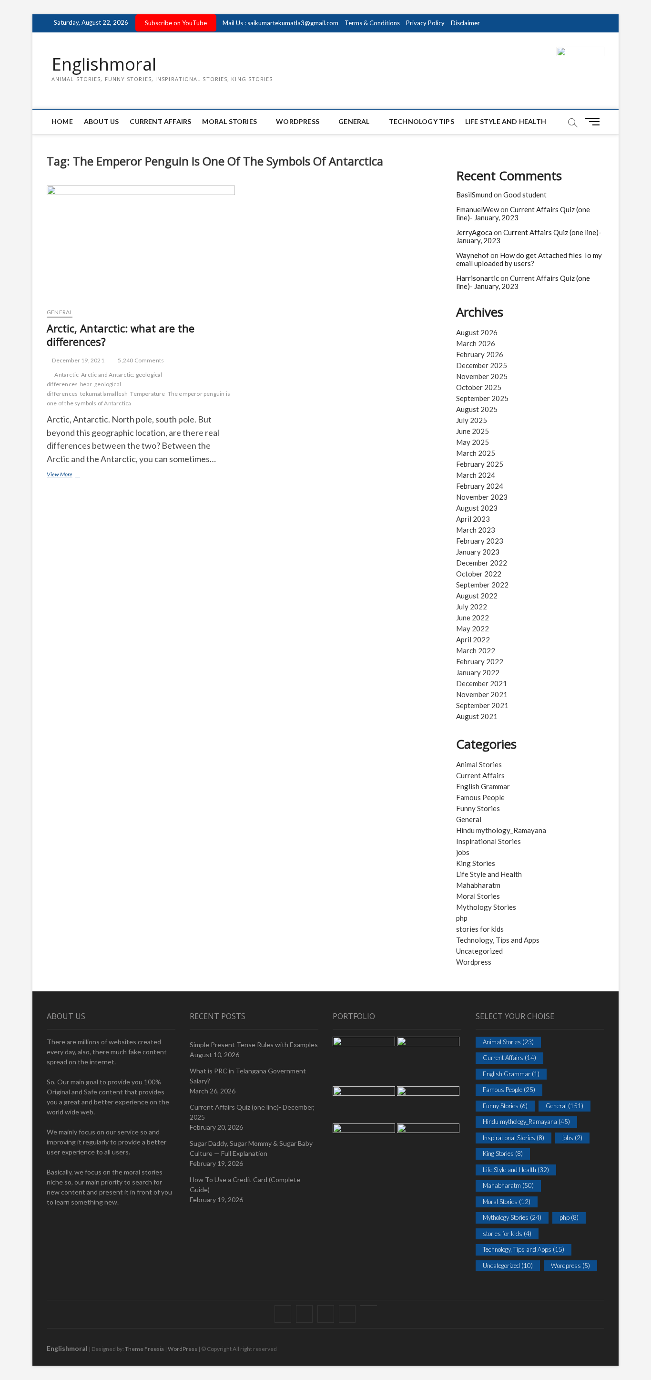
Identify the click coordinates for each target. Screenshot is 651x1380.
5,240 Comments (140, 360)
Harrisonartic (477, 278)
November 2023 (482, 497)
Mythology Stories (486, 907)
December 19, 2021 (77, 360)
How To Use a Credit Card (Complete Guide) (245, 1184)
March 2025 (475, 453)
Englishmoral (103, 64)
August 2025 (477, 409)
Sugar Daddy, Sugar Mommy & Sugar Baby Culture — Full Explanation (251, 1148)
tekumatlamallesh (104, 393)
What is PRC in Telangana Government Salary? (248, 1076)
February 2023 (479, 540)
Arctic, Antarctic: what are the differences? (120, 335)
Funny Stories (478, 808)
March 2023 (475, 529)
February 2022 (479, 661)
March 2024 (475, 475)
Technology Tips (421, 121)
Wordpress (473, 962)
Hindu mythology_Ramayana (501, 830)
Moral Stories (229, 121)
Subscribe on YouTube (176, 23)
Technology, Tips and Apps (497, 940)
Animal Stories (479, 764)
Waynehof (472, 255)
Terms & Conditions (372, 23)
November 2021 (482, 694)
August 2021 (477, 716)
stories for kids (480, 929)
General (353, 121)
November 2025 (482, 376)
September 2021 (482, 705)
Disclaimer (465, 23)
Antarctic (66, 374)
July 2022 (471, 606)
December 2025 (481, 365)
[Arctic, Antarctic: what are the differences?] (141, 242)
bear (86, 384)
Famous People (480, 797)
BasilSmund (474, 194)
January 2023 (477, 551)
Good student (525, 194)
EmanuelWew (477, 209)
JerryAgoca (474, 232)
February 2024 (479, 486)
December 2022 (481, 562)
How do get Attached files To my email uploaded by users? (529, 259)
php (462, 918)
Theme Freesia (144, 1348)
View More (73, 475)
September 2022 (482, 584)
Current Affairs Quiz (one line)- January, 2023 (523, 213)
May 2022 (472, 628)
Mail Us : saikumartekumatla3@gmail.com (280, 23)
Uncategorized (479, 951)
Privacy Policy (425, 23)
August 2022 (477, 595)
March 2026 (475, 343)
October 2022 (478, 573)
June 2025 (472, 431)
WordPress (297, 121)
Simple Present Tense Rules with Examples (254, 1044)
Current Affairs (160, 121)
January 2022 (477, 672)
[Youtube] (368, 1305)
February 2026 (479, 354)
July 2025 (471, 420)
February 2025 (479, 464)
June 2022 (472, 617)
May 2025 (472, 442)
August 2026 (477, 332)
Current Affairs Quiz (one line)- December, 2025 (252, 1112)
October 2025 (478, 387)
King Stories (475, 863)
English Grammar (483, 786)
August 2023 (477, 508)
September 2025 (482, 398)
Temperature (147, 393)
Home (62, 121)
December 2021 (481, 683)
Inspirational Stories (488, 841)
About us (101, 121)
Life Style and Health (505, 121)
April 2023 (473, 519)
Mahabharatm (478, 885)
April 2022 (473, 639)
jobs (462, 852)
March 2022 (475, 650)
